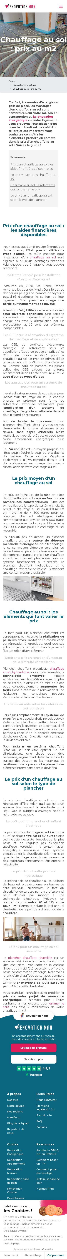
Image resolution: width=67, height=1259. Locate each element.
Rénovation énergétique (24, 85)
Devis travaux (15, 1198)
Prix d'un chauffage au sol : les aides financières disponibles (31, 166)
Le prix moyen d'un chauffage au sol (34, 177)
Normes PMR (45, 1188)
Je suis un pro (33, 1059)
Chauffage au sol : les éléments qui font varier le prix (32, 187)
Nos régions (15, 1111)
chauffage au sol (43, 257)
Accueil (12, 81)
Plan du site (44, 1115)
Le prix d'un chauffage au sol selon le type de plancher (31, 198)
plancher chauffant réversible (30, 958)
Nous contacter (46, 1100)
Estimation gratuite (33, 1047)
